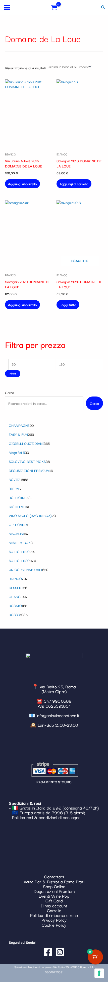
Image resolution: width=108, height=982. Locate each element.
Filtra (13, 373)
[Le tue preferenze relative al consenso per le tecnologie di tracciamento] (99, 973)
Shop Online (54, 886)
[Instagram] (60, 952)
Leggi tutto (68, 304)
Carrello (54, 910)
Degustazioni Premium (54, 891)
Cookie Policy (54, 924)
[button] (103, 7)
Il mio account (54, 905)
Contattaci (54, 876)
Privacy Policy (54, 919)
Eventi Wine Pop (54, 895)
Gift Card (54, 900)
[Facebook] (48, 952)
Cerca (9, 392)
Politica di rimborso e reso (54, 915)
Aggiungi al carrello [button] (22, 183)
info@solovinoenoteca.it (57, 715)
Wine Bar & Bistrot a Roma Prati (54, 881)
